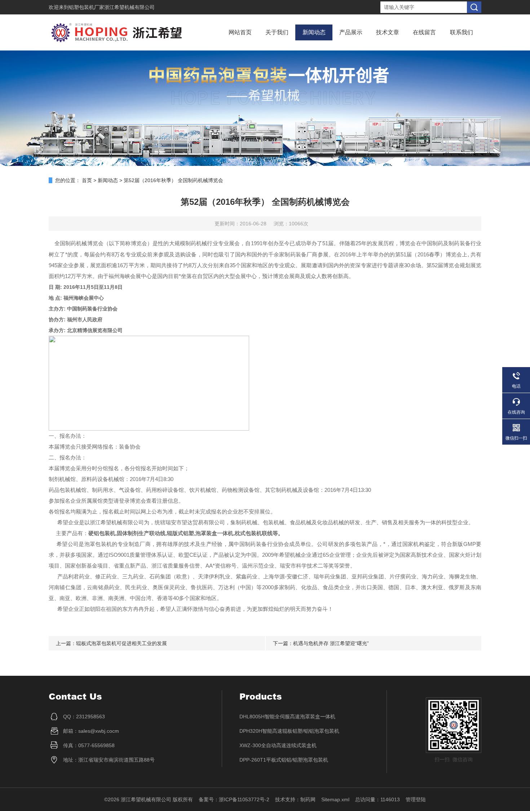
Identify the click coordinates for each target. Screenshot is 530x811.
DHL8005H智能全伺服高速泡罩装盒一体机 (287, 716)
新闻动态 (314, 32)
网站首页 (240, 32)
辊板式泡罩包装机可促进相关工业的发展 (121, 643)
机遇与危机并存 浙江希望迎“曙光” (331, 643)
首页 (87, 180)
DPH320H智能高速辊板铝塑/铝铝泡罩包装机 (289, 731)
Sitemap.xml (335, 799)
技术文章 (387, 32)
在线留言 (424, 32)
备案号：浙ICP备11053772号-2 (234, 799)
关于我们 (276, 32)
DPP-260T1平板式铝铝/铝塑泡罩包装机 (283, 760)
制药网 (307, 799)
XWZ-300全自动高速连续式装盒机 (278, 745)
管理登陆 (416, 799)
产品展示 (350, 32)
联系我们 (461, 32)
